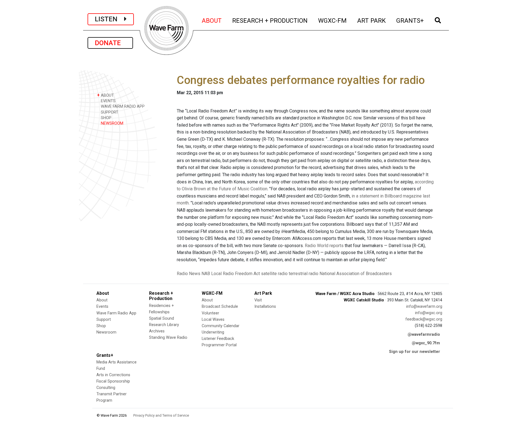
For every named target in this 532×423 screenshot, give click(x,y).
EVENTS (108, 101)
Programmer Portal (219, 345)
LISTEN (109, 19)
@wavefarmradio (424, 334)
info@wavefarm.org (424, 306)
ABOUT (212, 20)
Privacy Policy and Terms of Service (161, 415)
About (102, 300)
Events (102, 306)
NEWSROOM (111, 123)
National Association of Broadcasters (355, 273)
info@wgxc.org (428, 313)
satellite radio (274, 273)
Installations (265, 306)
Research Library (164, 324)
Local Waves (213, 319)
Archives (157, 331)
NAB (205, 273)
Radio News (188, 273)
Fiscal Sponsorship (113, 381)
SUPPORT (109, 112)
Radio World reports (324, 245)
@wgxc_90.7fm (426, 343)
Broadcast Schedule (220, 306)
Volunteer (210, 313)
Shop (101, 326)
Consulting (105, 387)
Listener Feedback (218, 338)
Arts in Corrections (113, 375)
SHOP (105, 118)
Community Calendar (220, 326)
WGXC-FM (332, 20)
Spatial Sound (161, 318)
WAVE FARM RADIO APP (122, 106)
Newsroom (106, 332)
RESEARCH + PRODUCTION (270, 20)
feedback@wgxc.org (423, 319)
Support (103, 319)
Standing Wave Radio (168, 337)
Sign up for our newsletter (414, 351)
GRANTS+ (410, 20)
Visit (258, 300)
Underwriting (213, 332)
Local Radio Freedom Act (235, 273)
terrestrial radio (303, 273)
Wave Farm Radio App (116, 313)
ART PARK (371, 20)
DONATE (110, 43)
